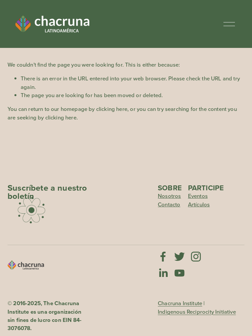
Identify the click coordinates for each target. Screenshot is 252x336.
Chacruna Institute (180, 303)
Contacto (169, 204)
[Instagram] (196, 256)
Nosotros (169, 196)
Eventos (198, 196)
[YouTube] (179, 273)
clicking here (111, 109)
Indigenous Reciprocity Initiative (197, 312)
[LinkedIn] (163, 273)
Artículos (199, 204)
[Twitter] (179, 256)
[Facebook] (163, 256)
